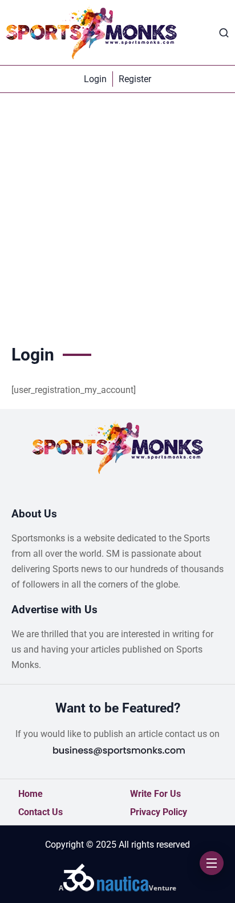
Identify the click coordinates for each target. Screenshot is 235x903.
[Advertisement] (117, 216)
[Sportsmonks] (91, 32)
